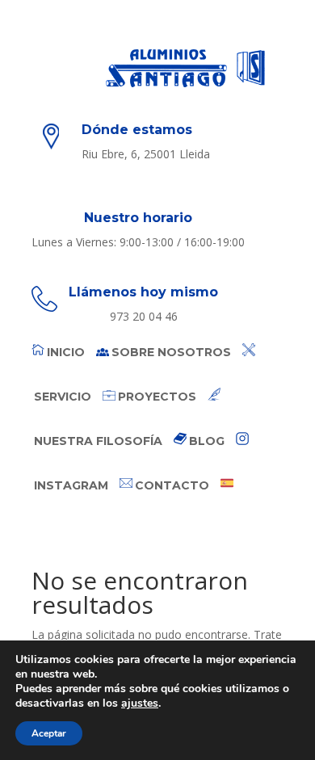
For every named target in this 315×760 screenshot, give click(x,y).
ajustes (139, 703)
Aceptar (49, 733)
